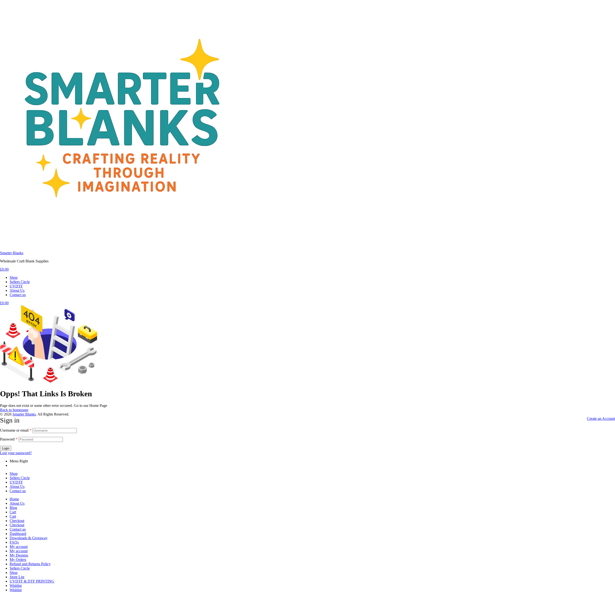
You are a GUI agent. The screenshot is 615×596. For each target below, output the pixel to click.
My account (19, 547)
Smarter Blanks (11, 253)
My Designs (19, 555)
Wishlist (16, 586)
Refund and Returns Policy (30, 564)
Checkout (17, 521)
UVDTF (16, 482)
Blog (13, 508)
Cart (13, 512)
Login (5, 448)
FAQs (14, 542)
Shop (14, 474)
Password (9, 439)
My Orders (18, 560)
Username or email (15, 430)
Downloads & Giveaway (29, 538)
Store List (17, 577)
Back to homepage (14, 410)
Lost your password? (16, 453)
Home (14, 499)
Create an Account (601, 418)
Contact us (18, 491)
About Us (17, 486)
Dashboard (18, 534)
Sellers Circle (20, 478)
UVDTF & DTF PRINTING (32, 581)
